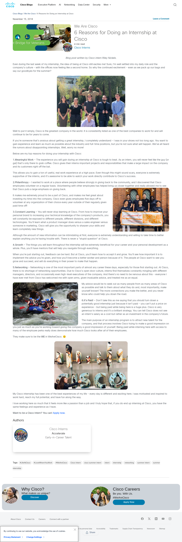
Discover (35, 497)
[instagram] (170, 518)
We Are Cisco (30, 13)
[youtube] (163, 518)
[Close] (75, 529)
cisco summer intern (92, 463)
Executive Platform (47, 5)
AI (60, 5)
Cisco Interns (82, 48)
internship (117, 463)
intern (107, 463)
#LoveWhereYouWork (43, 463)
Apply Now (128, 502)
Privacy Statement (12, 537)
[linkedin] (156, 518)
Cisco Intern (76, 463)
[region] (39, 534)
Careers (42, 519)
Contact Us (29, 519)
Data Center (84, 5)
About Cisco (16, 519)
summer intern (143, 463)
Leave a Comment (161, 19)
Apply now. (59, 413)
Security (96, 5)
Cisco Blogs (26, 5)
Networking (69, 5)
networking (129, 463)
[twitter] (149, 518)
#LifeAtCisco (25, 463)
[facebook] (142, 518)
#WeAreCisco (61, 463)
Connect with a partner (59, 519)
